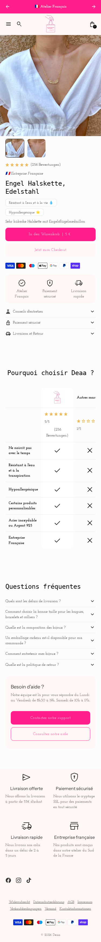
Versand (50, 908)
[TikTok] (29, 880)
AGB (71, 902)
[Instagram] (19, 880)
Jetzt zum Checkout (50, 250)
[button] (14, 148)
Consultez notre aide (50, 734)
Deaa (56, 935)
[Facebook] (8, 880)
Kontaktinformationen (75, 908)
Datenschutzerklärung (48, 902)
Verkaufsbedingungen (25, 908)
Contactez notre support (50, 718)
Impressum (85, 902)
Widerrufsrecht (19, 902)
